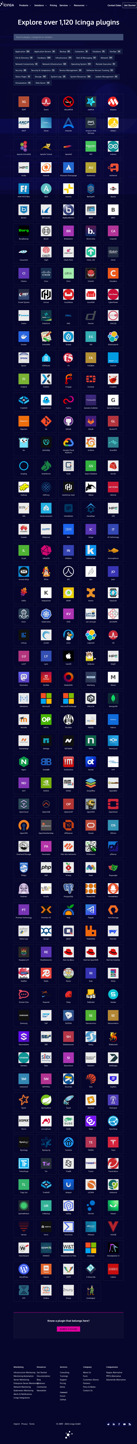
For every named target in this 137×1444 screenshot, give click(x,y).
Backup (65, 51)
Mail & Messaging (85, 58)
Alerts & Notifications (23, 1394)
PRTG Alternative (113, 1376)
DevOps (115, 51)
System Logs (58, 76)
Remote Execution (105, 64)
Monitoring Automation (24, 1376)
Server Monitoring (21, 1380)
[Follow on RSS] (130, 1424)
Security (20, 70)
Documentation (43, 1376)
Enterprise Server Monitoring (26, 1383)
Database (98, 51)
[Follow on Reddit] (108, 1424)
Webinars (41, 1383)
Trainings (64, 1376)
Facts (85, 1376)
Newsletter (41, 1390)
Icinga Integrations (22, 1398)
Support (63, 1380)
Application (22, 51)
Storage (40, 76)
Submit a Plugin (68, 1329)
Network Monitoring (22, 1387)
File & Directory (23, 58)
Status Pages (22, 76)
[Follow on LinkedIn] (114, 1424)
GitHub (63, 1399)
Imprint (17, 1424)
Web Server (42, 83)
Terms (32, 1424)
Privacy (24, 1424)
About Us (87, 1372)
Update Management (106, 76)
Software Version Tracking (99, 70)
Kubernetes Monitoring (23, 1390)
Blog (39, 1380)
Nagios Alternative (114, 1372)
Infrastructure (63, 58)
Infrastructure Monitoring (24, 1372)
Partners (86, 1383)
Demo (62, 1387)
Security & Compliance (42, 70)
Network (106, 58)
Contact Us (88, 1390)
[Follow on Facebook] (119, 1424)
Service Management (70, 70)
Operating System (80, 64)
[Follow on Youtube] (124, 1424)
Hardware (43, 58)
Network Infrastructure (54, 64)
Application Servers (44, 51)
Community (42, 1387)
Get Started (42, 1372)
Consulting (64, 1372)
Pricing (63, 1383)
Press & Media (89, 1387)
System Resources (80, 76)
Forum (62, 1396)
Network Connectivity (26, 64)
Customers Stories (91, 1380)
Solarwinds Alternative (116, 1380)
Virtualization (22, 83)
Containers (81, 51)
